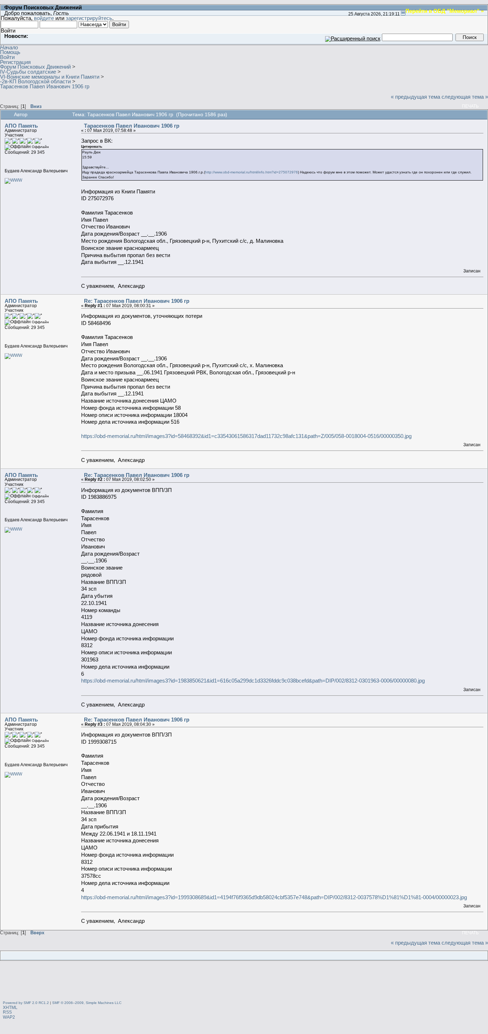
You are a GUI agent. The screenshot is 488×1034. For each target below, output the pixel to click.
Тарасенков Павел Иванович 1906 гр (131, 126)
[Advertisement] (244, 981)
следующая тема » (465, 97)
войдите (44, 18)
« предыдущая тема (415, 97)
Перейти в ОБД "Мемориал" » (444, 11)
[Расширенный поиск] (352, 37)
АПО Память (21, 126)
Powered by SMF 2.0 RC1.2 (26, 1003)
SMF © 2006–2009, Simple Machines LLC (86, 1003)
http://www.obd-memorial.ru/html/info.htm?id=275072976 (251, 172)
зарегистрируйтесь (89, 18)
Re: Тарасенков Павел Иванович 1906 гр (136, 301)
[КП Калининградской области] (13, 180)
